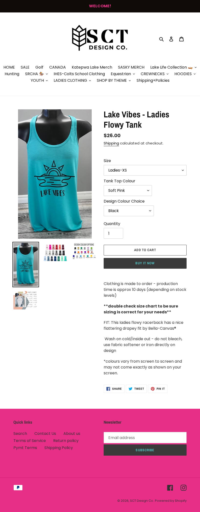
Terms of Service (29, 440)
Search (20, 433)
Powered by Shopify (171, 500)
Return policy (66, 440)
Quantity (112, 223)
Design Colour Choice (124, 201)
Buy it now (145, 263)
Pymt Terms (25, 448)
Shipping (111, 143)
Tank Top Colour (119, 181)
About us (71, 433)
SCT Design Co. (142, 500)
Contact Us (45, 433)
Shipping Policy (58, 448)
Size (107, 161)
